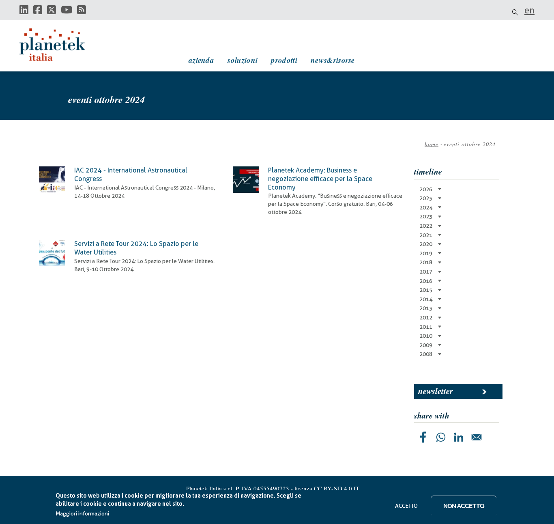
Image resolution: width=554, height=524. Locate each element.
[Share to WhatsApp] (441, 437)
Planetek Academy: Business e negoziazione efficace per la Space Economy (320, 178)
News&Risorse (333, 59)
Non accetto (463, 505)
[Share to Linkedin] (459, 437)
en (529, 10)
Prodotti (284, 59)
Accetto (406, 505)
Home (431, 144)
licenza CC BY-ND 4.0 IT (326, 488)
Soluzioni (243, 59)
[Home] (60, 44)
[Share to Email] (476, 437)
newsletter (435, 391)
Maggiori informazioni (82, 514)
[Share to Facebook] (423, 437)
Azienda (201, 59)
